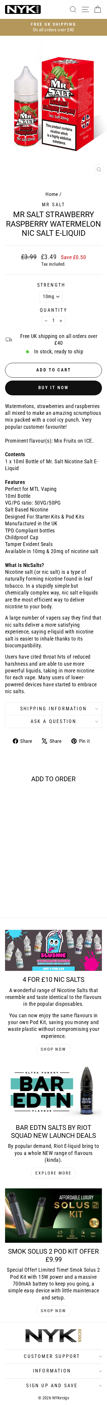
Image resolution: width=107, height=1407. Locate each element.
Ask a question (54, 721)
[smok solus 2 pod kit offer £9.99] (53, 1215)
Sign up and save (52, 1385)
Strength (51, 285)
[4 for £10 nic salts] (53, 950)
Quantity (53, 310)
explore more (53, 1173)
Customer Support (52, 1356)
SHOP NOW (53, 1049)
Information (52, 1371)
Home (51, 194)
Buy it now (53, 387)
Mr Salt (53, 204)
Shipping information (53, 708)
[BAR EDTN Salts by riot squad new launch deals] (53, 1092)
